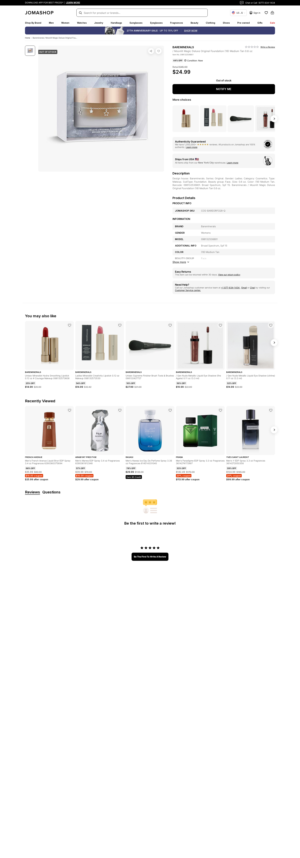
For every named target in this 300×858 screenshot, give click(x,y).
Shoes (226, 22)
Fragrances (176, 22)
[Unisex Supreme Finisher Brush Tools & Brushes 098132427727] (170, 325)
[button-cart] (272, 13)
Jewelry (98, 22)
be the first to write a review (150, 556)
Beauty (194, 22)
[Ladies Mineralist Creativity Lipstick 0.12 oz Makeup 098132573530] (120, 325)
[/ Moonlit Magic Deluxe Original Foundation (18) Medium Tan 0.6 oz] (159, 51)
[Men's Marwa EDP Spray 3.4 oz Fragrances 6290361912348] (120, 410)
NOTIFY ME (223, 89)
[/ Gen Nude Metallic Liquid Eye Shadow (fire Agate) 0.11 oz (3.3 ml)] (220, 325)
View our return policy (229, 274)
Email (244, 287)
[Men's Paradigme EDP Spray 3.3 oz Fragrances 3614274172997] (220, 410)
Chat (252, 287)
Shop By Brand (33, 22)
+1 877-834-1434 (230, 287)
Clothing (210, 22)
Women (65, 22)
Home (27, 38)
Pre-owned (243, 22)
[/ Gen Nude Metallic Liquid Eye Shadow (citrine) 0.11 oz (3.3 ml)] (271, 325)
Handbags (116, 22)
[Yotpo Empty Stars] (252, 47)
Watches (82, 22)
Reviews (32, 492)
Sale (272, 22)
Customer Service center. (188, 290)
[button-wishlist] (266, 13)
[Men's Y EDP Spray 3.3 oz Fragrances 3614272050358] (271, 410)
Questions (51, 492)
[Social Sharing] (151, 51)
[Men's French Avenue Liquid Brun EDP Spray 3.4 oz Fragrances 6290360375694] (69, 410)
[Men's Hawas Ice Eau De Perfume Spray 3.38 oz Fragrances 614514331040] (170, 410)
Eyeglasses (156, 22)
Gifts (259, 22)
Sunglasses (136, 22)
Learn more (191, 147)
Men (51, 22)
